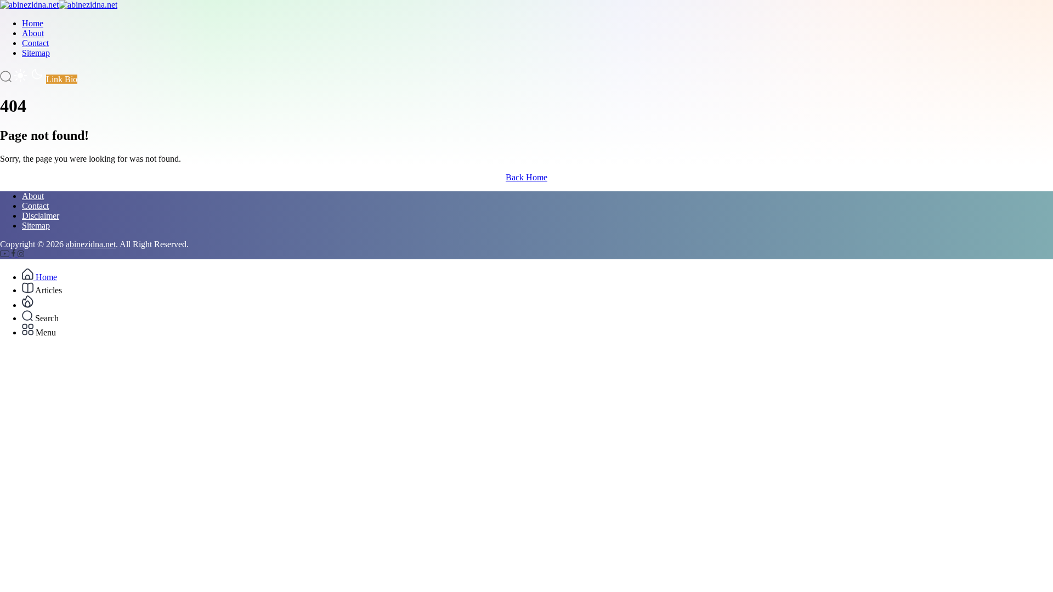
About (33, 33)
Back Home (526, 177)
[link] (6, 254)
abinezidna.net (91, 244)
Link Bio (61, 79)
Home (32, 23)
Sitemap (36, 53)
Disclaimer (40, 215)
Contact (35, 43)
